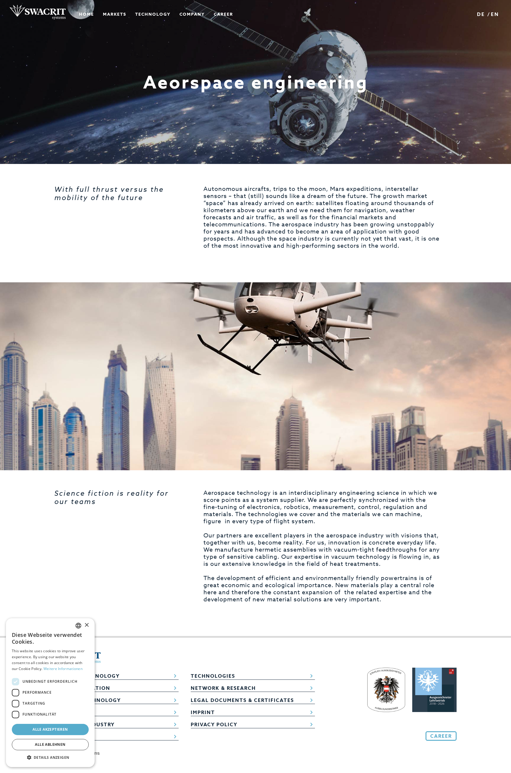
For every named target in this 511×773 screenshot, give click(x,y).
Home (86, 14)
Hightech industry (116, 724)
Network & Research (253, 688)
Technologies (253, 675)
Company (116, 736)
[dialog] (50, 692)
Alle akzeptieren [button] (50, 729)
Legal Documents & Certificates (253, 700)
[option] (255, 82)
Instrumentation (116, 688)
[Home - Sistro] (37, 12)
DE (481, 14)
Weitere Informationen (63, 668)
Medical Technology (116, 700)
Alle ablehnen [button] (50, 744)
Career (223, 14)
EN (495, 14)
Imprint (253, 712)
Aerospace (116, 712)
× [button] (86, 625)
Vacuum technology (116, 675)
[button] (50, 757)
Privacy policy (253, 724)
